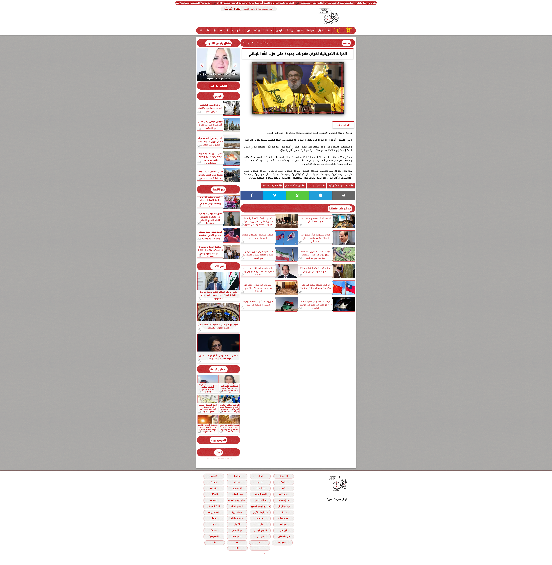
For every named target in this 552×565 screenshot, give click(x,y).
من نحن (260, 536)
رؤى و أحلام (283, 518)
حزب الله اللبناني (293, 185)
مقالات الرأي (260, 500)
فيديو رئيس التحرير (260, 506)
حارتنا (260, 524)
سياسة (311, 30)
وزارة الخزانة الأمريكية (339, 185)
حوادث (257, 30)
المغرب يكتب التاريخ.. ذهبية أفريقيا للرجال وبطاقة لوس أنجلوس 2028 (322, 3)
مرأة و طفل (237, 518)
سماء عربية (237, 512)
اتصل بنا (282, 542)
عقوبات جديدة (315, 185)
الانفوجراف (213, 512)
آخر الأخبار (218, 189)
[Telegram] (320, 195)
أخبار (320, 30)
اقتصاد (269, 30)
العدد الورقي (218, 85)
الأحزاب (236, 524)
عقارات (213, 518)
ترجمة (213, 530)
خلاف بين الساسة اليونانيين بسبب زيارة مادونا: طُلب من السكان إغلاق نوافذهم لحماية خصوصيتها (222, 3)
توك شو (260, 518)
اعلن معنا (236, 536)
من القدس (237, 530)
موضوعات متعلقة (340, 208)
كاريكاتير (213, 494)
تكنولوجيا (236, 488)
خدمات (283, 512)
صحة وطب (238, 30)
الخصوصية (213, 536)
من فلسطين (283, 536)
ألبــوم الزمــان (260, 530)
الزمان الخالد (237, 506)
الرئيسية (283, 476)
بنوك (213, 524)
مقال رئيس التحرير (218, 43)
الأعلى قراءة (218, 369)
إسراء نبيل (341, 125)
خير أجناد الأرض (260, 512)
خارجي (279, 30)
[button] (235, 65)
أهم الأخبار (218, 266)
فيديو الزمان (283, 506)
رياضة (290, 30)
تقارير (300, 30)
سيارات (283, 524)
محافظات (283, 494)
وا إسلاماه (283, 500)
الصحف (213, 500)
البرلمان (283, 530)
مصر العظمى (237, 494)
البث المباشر (213, 506)
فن (248, 30)
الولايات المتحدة (270, 185)
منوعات (213, 488)
